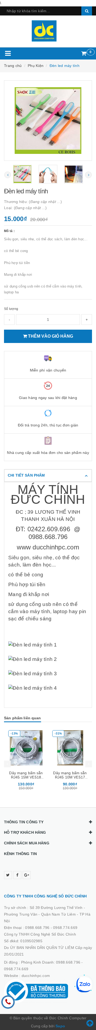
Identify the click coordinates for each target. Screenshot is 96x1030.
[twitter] (8, 875)
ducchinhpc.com (36, 975)
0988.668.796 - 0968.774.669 (51, 927)
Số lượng (11, 309)
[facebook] (17, 875)
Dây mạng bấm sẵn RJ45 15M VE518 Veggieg (26, 777)
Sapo (60, 1026)
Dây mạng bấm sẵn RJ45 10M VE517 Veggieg (70, 777)
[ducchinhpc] (48, 31)
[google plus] (26, 875)
